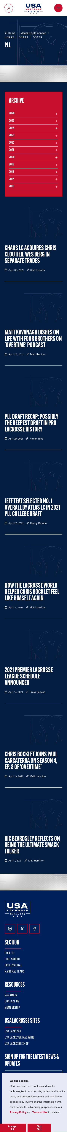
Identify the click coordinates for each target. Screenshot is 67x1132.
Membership (12, 1008)
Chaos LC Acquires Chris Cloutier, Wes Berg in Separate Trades (30, 255)
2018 (11, 172)
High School (12, 959)
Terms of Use (39, 1112)
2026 (12, 113)
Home (11, 33)
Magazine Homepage (33, 33)
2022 (11, 143)
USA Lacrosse (13, 1031)
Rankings (11, 995)
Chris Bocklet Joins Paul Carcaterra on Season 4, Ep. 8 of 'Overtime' (31, 761)
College (10, 953)
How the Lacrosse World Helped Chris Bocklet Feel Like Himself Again (32, 592)
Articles (9, 36)
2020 (12, 157)
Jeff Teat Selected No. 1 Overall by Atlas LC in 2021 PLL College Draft (32, 508)
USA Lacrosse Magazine (19, 1037)
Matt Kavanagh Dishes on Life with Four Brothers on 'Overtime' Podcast (33, 339)
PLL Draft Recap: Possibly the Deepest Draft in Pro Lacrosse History (31, 423)
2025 (11, 121)
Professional (13, 965)
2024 (12, 128)
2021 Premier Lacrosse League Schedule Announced (29, 676)
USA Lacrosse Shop (16, 1044)
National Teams (15, 971)
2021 (11, 150)
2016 (11, 186)
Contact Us (12, 1001)
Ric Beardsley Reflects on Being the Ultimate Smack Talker (32, 845)
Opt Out (39, 1128)
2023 (11, 135)
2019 (11, 164)
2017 (11, 179)
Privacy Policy (18, 1112)
